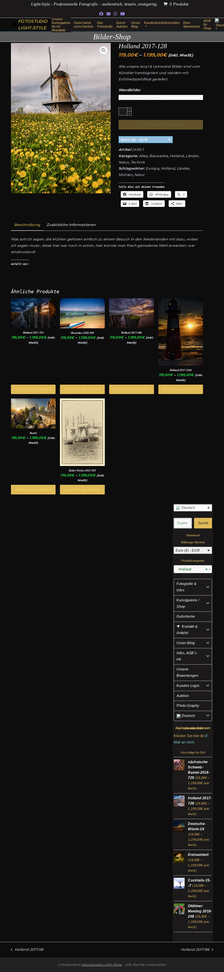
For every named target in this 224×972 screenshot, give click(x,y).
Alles (143, 156)
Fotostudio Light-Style (33, 24)
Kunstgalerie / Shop (188, 603)
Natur (124, 162)
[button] (103, 50)
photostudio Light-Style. (102, 965)
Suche (203, 523)
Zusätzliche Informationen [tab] (71, 225)
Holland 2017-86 (195, 950)
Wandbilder (130, 90)
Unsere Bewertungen (187, 672)
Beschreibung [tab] (27, 225)
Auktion (183, 696)
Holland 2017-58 (27, 950)
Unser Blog (186, 643)
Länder (192, 156)
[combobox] (193, 569)
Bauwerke (158, 156)
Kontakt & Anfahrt (187, 630)
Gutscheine (186, 616)
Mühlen (126, 175)
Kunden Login (188, 686)
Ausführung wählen (33, 389)
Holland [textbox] (191, 569)
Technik (138, 162)
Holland (177, 156)
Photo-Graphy (188, 705)
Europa (152, 168)
